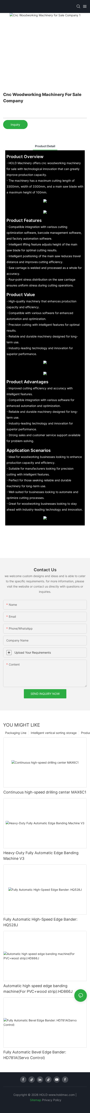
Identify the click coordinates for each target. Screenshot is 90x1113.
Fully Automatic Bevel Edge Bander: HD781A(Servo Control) (34, 1055)
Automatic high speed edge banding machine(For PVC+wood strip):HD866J (38, 989)
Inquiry (15, 124)
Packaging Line (15, 733)
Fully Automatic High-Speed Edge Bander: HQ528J (40, 922)
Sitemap (35, 1100)
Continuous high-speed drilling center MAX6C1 (44, 792)
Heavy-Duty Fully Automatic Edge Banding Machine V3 (40, 856)
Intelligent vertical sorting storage (54, 733)
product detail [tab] (45, 146)
